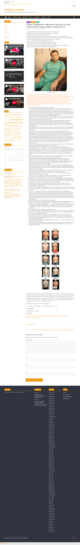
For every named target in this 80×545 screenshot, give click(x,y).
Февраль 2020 (52, 509)
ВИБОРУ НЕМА (14, 10)
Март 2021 (51, 483)
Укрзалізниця (20, 139)
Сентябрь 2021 (52, 471)
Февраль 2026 (52, 396)
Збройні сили (19, 117)
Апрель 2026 (51, 392)
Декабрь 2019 (52, 513)
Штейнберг (12, 140)
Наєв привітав (8, 131)
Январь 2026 (51, 398)
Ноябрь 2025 (51, 400)
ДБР (5, 117)
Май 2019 (51, 525)
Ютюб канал (7, 38)
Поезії (13, 133)
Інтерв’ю (6, 30)
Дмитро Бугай (8, 117)
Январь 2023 (51, 438)
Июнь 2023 (51, 430)
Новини (6, 24)
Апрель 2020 (51, 505)
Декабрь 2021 (52, 465)
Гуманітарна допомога (18, 115)
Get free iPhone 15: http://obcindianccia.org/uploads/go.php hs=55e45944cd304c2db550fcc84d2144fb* (13, 194)
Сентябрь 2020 (52, 495)
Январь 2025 (51, 410)
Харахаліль (8, 140)
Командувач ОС (9, 125)
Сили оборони (7, 139)
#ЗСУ (20, 114)
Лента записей (66, 394)
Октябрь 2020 (52, 493)
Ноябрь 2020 (51, 491)
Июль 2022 (51, 450)
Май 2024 (51, 420)
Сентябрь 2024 (52, 416)
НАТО (13, 129)
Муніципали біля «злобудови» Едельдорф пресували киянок (39, 396)
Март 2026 (51, 394)
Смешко (13, 139)
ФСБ (5, 140)
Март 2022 (51, 459)
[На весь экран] (22, 54)
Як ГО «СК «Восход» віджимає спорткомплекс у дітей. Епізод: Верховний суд (53, 330)
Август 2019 (51, 521)
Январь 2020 (51, 511)
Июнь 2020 (51, 501)
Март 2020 (51, 507)
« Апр (5, 165)
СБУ (11, 137)
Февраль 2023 (52, 436)
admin (36, 29)
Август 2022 (51, 448)
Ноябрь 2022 (51, 442)
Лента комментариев (67, 396)
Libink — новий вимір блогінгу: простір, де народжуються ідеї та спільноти (20, 4)
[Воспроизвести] (6, 54)
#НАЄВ (6, 115)
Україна (16, 139)
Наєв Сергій (17, 129)
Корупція (16, 125)
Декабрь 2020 (52, 489)
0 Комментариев (42, 29)
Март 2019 (51, 529)
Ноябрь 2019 (51, 515)
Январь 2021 (51, 487)
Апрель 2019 (51, 527)
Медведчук (13, 126)
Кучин (10, 126)
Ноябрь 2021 (51, 467)
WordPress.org (66, 398)
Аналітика (6, 32)
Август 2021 (51, 473)
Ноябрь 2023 (51, 424)
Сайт (27, 372)
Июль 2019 (51, 523)
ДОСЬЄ (9, 17)
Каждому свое (30, 324)
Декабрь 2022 (52, 440)
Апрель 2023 (51, 432)
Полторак (17, 133)
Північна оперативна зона (16, 135)
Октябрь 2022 (52, 444)
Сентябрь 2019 (52, 519)
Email (27, 365)
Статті (38, 22)
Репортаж (6, 26)
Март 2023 (51, 434)
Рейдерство (6, 137)
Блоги (5, 34)
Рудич (10, 137)
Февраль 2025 (52, 408)
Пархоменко (8, 133)
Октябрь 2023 (52, 426)
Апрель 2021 (51, 481)
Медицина (33, 22)
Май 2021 (51, 479)
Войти (64, 392)
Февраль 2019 (52, 531)
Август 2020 (51, 497)
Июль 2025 (51, 404)
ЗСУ (15, 117)
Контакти (36, 392)
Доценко (12, 117)
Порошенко (7, 135)
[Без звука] (20, 54)
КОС (9, 119)
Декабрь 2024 (52, 412)
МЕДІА (19, 17)
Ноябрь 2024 (51, 414)
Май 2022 (51, 454)
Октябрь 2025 (52, 402)
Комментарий (29, 339)
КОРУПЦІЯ (24, 17)
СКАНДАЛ (14, 17)
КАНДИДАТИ (37, 17)
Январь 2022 (51, 463)
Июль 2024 (51, 418)
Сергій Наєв (17, 137)
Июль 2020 (51, 499)
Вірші (9, 115)
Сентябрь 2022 (52, 446)
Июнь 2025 (51, 406)
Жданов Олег (7, 189)
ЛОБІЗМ (49, 17)
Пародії (6, 36)
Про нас (36, 399)
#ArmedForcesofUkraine (9, 114)
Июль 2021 (51, 475)
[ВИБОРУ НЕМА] (5, 17)
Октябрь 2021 (52, 469)
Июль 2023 (51, 428)
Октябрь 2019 (52, 517)
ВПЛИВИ (44, 17)
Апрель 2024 (51, 422)
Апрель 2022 (51, 456)
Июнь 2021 (51, 477)
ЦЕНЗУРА (30, 17)
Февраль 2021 (52, 485)
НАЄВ (6, 129)
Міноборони (18, 126)
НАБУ (10, 129)
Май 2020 (51, 503)
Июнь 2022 (51, 452)
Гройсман (12, 115)
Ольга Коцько (16, 131)
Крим (7, 126)
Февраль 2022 (52, 461)
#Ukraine (17, 114)
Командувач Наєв (15, 122)
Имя (27, 357)
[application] (14, 50)
